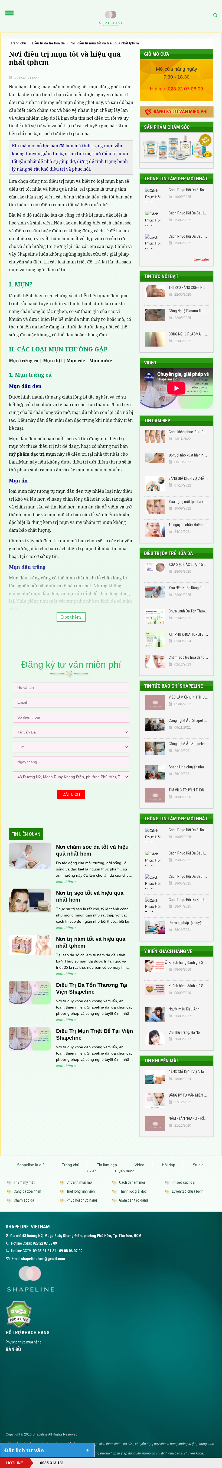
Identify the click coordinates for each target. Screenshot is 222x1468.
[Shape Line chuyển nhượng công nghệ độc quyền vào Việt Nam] (155, 772)
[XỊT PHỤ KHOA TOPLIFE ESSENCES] (155, 639)
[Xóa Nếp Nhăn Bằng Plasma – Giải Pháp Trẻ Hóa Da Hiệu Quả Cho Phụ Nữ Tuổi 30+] (155, 593)
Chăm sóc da (24, 1200)
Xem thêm (201, 260)
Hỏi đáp (168, 1165)
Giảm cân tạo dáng (133, 1200)
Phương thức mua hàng (23, 1342)
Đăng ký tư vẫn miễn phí (181, 111)
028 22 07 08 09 (185, 89)
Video (150, 363)
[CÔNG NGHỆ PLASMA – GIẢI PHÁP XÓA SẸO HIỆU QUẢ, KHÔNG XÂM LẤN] (155, 339)
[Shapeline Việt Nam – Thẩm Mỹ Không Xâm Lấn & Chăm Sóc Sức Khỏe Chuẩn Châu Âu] (111, 18)
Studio (198, 1165)
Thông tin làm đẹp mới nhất (176, 178)
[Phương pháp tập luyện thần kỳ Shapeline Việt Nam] (155, 928)
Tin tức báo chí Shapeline (173, 686)
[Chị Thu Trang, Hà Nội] (155, 1037)
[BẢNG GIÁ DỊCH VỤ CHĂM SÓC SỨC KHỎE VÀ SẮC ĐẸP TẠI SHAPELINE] (155, 1077)
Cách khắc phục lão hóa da (189, 432)
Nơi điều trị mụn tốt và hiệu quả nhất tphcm (105, 43)
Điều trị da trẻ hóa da (48, 43)
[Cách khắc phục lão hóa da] (155, 437)
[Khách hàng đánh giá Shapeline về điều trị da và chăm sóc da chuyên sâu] (155, 967)
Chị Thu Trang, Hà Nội (185, 1032)
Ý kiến (91, 1171)
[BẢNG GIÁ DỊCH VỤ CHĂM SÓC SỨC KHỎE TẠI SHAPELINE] (155, 483)
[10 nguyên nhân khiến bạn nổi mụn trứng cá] (155, 530)
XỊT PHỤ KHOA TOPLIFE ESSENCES (195, 634)
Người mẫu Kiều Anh (184, 1009)
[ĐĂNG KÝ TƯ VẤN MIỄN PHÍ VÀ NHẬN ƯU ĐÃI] (155, 1100)
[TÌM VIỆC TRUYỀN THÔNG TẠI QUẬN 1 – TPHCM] (155, 795)
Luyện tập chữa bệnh (188, 1191)
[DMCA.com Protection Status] (19, 1314)
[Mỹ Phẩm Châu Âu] (177, 147)
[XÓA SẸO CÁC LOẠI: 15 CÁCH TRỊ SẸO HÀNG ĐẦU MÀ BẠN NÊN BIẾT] (155, 569)
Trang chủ (18, 43)
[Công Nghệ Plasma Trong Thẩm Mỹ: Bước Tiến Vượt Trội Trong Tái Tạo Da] (155, 316)
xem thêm (64, 881)
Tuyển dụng (124, 1171)
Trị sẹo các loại (183, 1182)
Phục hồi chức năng (82, 1200)
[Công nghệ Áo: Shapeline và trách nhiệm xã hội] (155, 725)
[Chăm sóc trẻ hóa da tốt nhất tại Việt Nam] (155, 662)
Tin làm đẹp (157, 420)
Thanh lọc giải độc (133, 1191)
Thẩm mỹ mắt (24, 1182)
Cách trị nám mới (132, 1182)
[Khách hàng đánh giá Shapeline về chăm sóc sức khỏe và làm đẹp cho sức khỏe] (155, 991)
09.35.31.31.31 (44, 1251)
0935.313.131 (52, 1463)
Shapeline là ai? (30, 1165)
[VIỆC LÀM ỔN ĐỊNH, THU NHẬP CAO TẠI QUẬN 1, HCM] (155, 702)
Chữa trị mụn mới (80, 1182)
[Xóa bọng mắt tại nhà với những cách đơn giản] (155, 507)
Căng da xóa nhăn (27, 1191)
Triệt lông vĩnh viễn (81, 1191)
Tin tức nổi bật (161, 276)
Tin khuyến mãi (161, 1061)
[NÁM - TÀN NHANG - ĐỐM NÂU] (155, 1123)
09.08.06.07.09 (70, 1251)
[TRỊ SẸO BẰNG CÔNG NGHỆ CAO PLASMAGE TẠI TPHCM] (155, 292)
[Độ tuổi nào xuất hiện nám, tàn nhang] (155, 460)
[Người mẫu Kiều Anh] (155, 1014)
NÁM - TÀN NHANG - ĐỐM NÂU (191, 1118)
